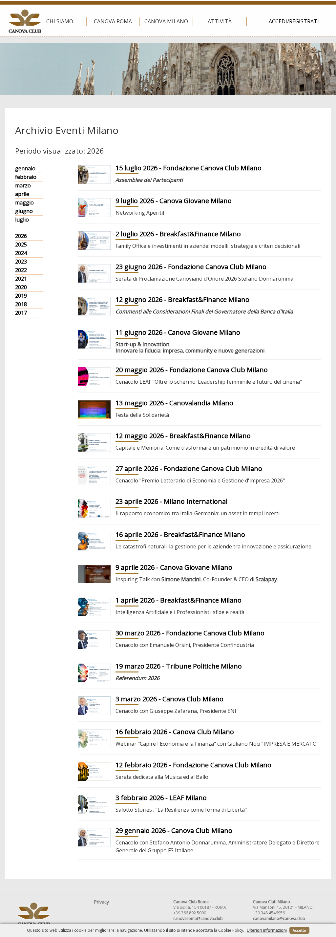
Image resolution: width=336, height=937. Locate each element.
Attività (220, 21)
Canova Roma (113, 21)
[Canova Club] (25, 21)
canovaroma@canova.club (198, 918)
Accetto (299, 930)
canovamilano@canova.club (279, 918)
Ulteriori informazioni (267, 930)
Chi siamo (59, 21)
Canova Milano (166, 21)
